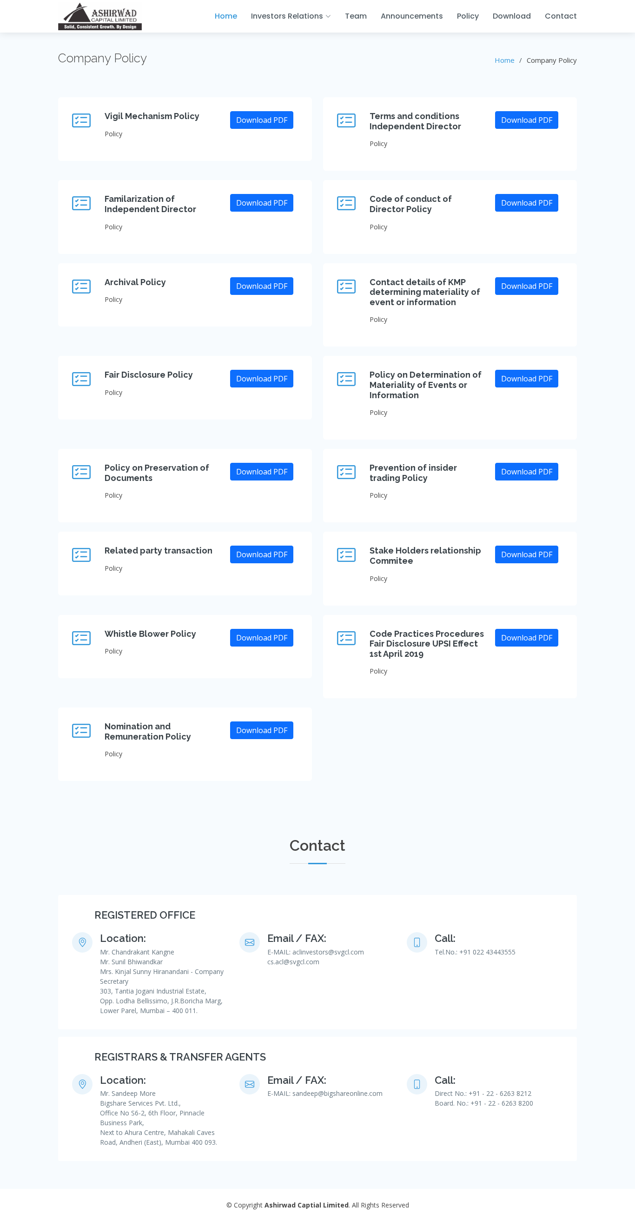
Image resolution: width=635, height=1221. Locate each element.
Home (226, 16)
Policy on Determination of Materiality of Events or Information (426, 385)
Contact (561, 16)
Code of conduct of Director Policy (411, 204)
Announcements (412, 16)
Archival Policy (135, 282)
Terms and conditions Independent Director (415, 121)
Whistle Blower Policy (150, 634)
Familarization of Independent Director (150, 204)
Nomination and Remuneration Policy (148, 731)
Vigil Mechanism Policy (152, 116)
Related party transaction (158, 550)
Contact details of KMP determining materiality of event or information (425, 292)
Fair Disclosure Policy (149, 375)
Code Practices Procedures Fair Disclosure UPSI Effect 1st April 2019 (427, 644)
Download (512, 16)
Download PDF (261, 120)
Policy (468, 16)
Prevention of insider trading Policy (413, 473)
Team (356, 16)
